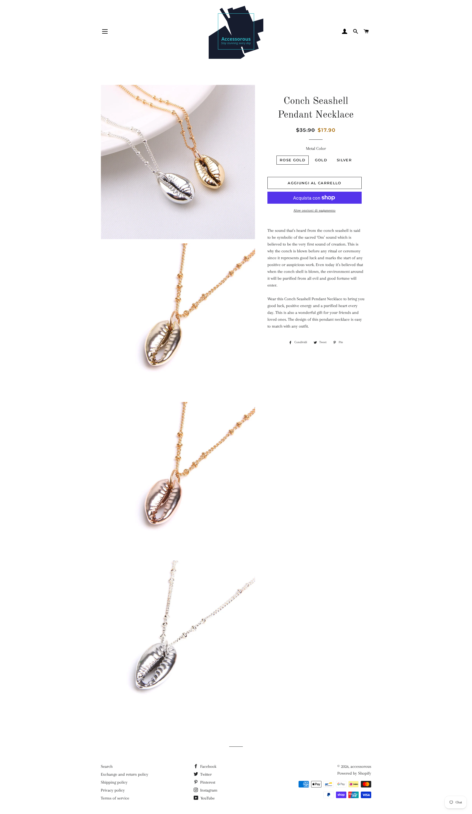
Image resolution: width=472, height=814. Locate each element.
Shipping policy (114, 782)
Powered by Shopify (354, 773)
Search (107, 766)
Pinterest (207, 782)
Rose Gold (292, 160)
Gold (321, 160)
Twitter (205, 774)
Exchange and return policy (124, 774)
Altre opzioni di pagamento (314, 210)
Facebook (207, 766)
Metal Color (316, 148)
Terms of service (115, 798)
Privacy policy (113, 790)
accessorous (360, 766)
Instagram (208, 790)
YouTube (207, 798)
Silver (344, 160)
